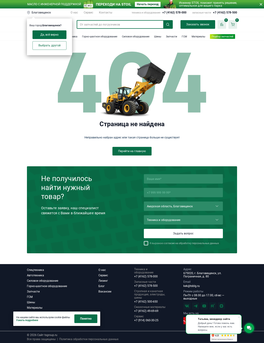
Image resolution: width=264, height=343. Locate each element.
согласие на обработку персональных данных (191, 243)
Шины (31, 302)
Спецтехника (35, 270)
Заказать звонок (197, 24)
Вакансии (104, 291)
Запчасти (33, 291)
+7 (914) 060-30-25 (146, 320)
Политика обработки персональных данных (89, 339)
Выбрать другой (49, 45)
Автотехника (35, 275)
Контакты (105, 12)
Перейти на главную (132, 151)
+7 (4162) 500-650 (146, 301)
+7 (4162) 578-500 (225, 12)
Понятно (86, 318)
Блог (101, 286)
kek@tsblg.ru (191, 286)
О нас (74, 12)
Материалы (34, 307)
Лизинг (103, 280)
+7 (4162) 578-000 (174, 12)
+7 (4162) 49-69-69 (146, 311)
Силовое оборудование (42, 280)
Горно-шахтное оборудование (47, 286)
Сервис (88, 12)
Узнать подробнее (27, 320)
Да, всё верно (49, 34)
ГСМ (30, 297)
